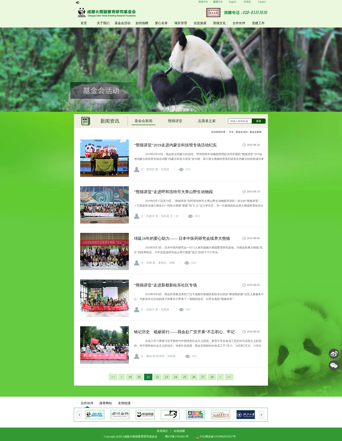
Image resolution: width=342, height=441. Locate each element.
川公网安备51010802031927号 (217, 436)
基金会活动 (122, 23)
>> (229, 377)
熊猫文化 (219, 23)
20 (139, 377)
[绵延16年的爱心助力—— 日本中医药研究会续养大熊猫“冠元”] (104, 251)
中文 (231, 132)
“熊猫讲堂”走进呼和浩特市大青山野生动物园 (173, 192)
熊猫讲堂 (175, 121)
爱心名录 (161, 23)
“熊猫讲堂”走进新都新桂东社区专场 (165, 285)
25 (184, 377)
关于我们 (103, 23)
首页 (84, 23)
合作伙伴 (239, 23)
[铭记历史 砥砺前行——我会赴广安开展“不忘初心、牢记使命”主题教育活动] (104, 345)
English (232, 1)
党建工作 (258, 23)
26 (193, 377)
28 (212, 377)
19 (130, 377)
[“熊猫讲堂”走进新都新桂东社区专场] (104, 298)
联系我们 (162, 431)
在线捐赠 (179, 431)
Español (262, 1)
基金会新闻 (143, 121)
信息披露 (200, 23)
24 (175, 377)
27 (202, 377)
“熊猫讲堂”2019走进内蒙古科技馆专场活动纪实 (175, 145)
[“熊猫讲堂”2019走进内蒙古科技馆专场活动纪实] (104, 158)
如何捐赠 (142, 23)
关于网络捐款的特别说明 (94, 2)
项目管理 (180, 23)
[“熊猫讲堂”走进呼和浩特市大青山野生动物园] (104, 205)
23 (166, 377)
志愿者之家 (207, 121)
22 (157, 377)
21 (148, 377)
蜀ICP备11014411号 (177, 436)
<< (113, 377)
